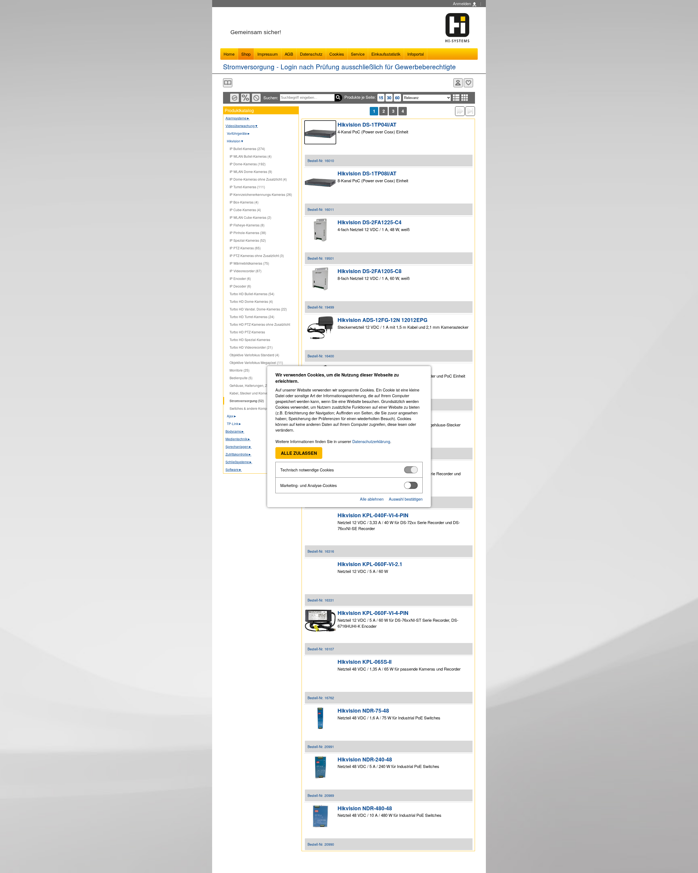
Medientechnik (238, 438)
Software (233, 469)
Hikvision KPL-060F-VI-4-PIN (373, 613)
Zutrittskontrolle (238, 454)
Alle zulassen (299, 453)
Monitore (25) (239, 370)
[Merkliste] (468, 82)
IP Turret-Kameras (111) (247, 186)
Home (229, 54)
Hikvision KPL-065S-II (365, 661)
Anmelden (462, 3)
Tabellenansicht (464, 97)
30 (389, 98)
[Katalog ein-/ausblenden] (227, 82)
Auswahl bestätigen (406, 499)
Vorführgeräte (238, 133)
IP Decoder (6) (240, 286)
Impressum (267, 54)
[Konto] (458, 82)
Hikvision (235, 141)
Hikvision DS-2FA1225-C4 (370, 222)
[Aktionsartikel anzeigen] (245, 98)
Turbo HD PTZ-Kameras (247, 332)
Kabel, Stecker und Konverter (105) (256, 393)
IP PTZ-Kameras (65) (245, 248)
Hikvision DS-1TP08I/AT (367, 173)
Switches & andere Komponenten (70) (258, 408)
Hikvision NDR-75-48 (363, 710)
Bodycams (234, 431)
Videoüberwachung (241, 125)
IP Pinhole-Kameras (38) (248, 232)
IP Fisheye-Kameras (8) (247, 225)
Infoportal (415, 54)
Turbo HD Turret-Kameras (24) (252, 316)
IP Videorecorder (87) (245, 270)
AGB (289, 54)
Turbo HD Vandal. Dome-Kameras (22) (258, 309)
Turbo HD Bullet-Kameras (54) (252, 293)
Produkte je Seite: (360, 97)
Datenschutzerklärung (371, 441)
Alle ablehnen (372, 499)
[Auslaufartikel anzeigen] (256, 98)
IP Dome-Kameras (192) (248, 164)
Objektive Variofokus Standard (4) (254, 354)
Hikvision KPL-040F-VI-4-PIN (373, 515)
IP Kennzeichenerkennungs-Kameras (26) (261, 194)
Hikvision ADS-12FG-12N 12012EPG (383, 320)
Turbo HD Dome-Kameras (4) (251, 301)
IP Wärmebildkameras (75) (249, 263)
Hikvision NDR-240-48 (365, 759)
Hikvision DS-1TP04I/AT (367, 124)
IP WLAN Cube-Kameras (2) (250, 217)
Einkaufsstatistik (386, 54)
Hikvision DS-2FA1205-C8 (370, 271)
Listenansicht (456, 97)
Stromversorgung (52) (247, 400)
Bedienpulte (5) (241, 377)
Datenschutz (311, 54)
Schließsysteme (238, 461)
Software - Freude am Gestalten (458, 27)
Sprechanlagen (238, 446)
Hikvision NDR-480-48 (365, 808)
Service (358, 54)
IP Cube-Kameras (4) (245, 209)
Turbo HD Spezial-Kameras (250, 339)
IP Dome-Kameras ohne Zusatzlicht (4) (258, 179)
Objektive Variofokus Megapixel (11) (256, 362)
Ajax (232, 416)
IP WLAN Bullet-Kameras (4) (251, 156)
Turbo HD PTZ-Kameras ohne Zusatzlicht (260, 324)
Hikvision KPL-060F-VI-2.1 (370, 564)
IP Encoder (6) (240, 278)
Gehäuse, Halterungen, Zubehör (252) (258, 385)
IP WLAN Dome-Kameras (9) (251, 171)
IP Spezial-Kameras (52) (248, 240)
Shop (246, 54)
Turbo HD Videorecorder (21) (251, 347)
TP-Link (234, 423)
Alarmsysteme (237, 118)
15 (381, 98)
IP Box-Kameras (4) (244, 202)
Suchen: (270, 97)
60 (397, 98)
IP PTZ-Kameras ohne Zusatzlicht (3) (257, 255)
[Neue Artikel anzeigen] (234, 98)
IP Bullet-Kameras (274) (247, 148)
